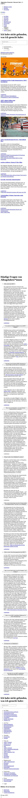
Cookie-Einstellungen (9, 792)
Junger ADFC (7, 750)
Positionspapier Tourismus (7, 156)
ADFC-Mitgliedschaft (9, 761)
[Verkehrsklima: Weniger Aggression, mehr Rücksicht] (13, 192)
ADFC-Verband (8, 742)
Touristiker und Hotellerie (10, 774)
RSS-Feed (6, 757)
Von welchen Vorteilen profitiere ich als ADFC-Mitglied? (15, 326)
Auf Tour (6, 17)
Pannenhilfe (7, 767)
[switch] (12, 47)
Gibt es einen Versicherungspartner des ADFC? (15, 552)
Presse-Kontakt (7, 781)
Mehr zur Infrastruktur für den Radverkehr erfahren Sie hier (14, 545)
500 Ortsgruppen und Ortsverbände (14, 374)
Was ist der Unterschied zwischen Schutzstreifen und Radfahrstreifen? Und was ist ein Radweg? (16, 504)
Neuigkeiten (7, 736)
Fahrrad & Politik (5, 114)
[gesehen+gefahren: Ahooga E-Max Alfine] (14, 159)
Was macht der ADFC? (9, 283)
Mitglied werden (8, 6)
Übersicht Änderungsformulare (11, 768)
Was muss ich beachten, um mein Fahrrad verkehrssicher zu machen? (15, 408)
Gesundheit (6, 717)
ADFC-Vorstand (8, 748)
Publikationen (7, 745)
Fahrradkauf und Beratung (10, 714)
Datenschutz (7, 791)
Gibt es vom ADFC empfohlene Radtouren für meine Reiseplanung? (15, 616)
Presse (5, 24)
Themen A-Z (7, 720)
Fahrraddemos (12, 96)
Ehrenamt (6, 763)
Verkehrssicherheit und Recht (11, 712)
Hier (17, 356)
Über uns (6, 20)
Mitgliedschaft (7, 22)
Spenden (6, 8)
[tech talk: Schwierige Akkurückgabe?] (14, 176)
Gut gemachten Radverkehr (10, 716)
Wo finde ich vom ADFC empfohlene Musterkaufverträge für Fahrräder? (15, 674)
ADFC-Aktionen (5, 96)
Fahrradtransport (8, 731)
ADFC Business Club (9, 752)
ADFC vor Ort (7, 743)
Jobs (5, 746)
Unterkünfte (7, 728)
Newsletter (6, 9)
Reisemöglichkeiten (8, 725)
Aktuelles (6, 19)
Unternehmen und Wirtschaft (11, 775)
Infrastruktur (12, 114)
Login (5, 26)
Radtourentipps (7, 730)
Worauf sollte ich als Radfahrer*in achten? (13, 457)
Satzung (6, 753)
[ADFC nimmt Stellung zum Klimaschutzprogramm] (10, 97)
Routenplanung (7, 727)
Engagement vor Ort (9, 713)
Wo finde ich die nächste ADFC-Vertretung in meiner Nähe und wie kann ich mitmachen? (16, 364)
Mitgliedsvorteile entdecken (7, 52)
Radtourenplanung (8, 724)
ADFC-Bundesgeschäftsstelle (11, 749)
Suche (5, 30)
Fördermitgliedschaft (9, 766)
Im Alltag (6, 16)
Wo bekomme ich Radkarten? (11, 643)
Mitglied (6, 319)
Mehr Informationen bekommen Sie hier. (17, 609)
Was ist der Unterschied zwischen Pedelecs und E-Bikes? (15, 571)
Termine (6, 738)
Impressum (6, 789)
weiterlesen (6, 323)
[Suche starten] (2, 43)
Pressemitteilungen (8, 779)
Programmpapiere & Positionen (17, 155)
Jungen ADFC (7, 391)
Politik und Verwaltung (9, 772)
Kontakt (6, 755)
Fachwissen (6, 23)
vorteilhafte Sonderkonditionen (16, 352)
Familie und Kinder (8, 719)
